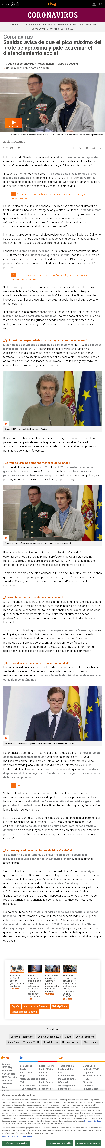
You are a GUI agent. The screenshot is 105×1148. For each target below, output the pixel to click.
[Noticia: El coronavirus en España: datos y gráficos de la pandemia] (17, 978)
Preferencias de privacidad (16, 1143)
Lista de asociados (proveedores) (17, 1136)
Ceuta (68, 1036)
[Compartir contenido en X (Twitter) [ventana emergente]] (80, 147)
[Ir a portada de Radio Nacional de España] (47, 1058)
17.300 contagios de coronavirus (70, 251)
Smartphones (50, 1042)
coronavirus (10, 161)
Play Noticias (91, 1042)
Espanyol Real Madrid (22, 1036)
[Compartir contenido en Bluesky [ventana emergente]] (87, 147)
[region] (52, 1119)
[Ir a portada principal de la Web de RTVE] (9, 1057)
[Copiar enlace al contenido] (100, 147)
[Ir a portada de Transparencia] (81, 1058)
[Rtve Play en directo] (13, 4)
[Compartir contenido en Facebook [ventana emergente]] (74, 147)
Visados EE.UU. (31, 1042)
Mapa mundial (46, 63)
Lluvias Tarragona (84, 1036)
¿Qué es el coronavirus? (21, 63)
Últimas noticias (71, 1042)
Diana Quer (13, 1042)
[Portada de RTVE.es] (52, 4)
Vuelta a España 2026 (49, 1036)
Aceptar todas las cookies (88, 1143)
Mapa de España (67, 63)
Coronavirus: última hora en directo (28, 68)
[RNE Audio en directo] (17, 4)
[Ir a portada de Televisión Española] (28, 1058)
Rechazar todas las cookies (59, 1143)
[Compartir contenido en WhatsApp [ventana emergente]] (93, 147)
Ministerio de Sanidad (19, 157)
